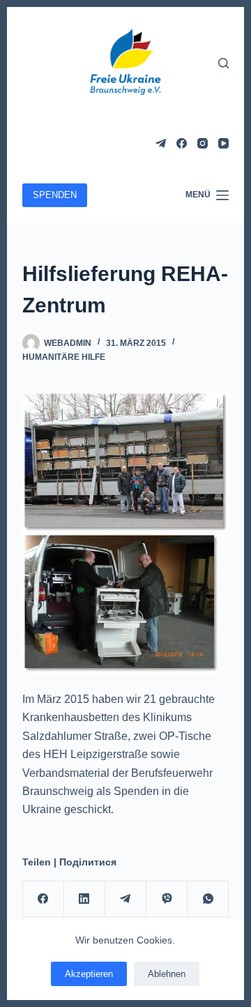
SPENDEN (55, 195)
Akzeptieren (89, 974)
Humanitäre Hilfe (63, 357)
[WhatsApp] (208, 899)
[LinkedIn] (84, 899)
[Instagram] (202, 143)
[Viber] (167, 899)
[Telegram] (160, 143)
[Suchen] (223, 63)
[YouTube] (223, 143)
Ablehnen (166, 974)
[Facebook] (181, 143)
